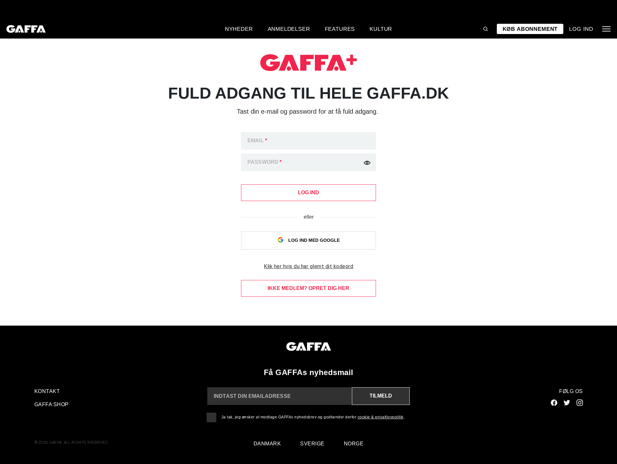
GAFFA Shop (51, 404)
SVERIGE (312, 443)
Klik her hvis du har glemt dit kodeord (308, 266)
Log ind (581, 29)
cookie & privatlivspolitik (381, 417)
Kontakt (47, 391)
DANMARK (267, 443)
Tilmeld (381, 395)
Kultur (381, 29)
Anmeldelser (289, 29)
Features (340, 29)
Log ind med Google (313, 240)
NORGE (354, 443)
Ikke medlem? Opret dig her (308, 288)
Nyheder (239, 29)
